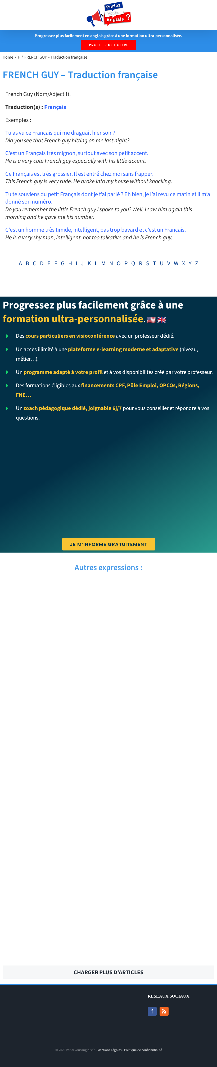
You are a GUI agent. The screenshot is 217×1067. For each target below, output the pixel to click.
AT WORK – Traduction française (163, 944)
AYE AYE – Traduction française (53, 589)
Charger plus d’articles (108, 972)
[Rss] (164, 1011)
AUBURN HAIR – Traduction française (164, 774)
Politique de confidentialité (143, 1050)
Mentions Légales (109, 1050)
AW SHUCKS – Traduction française (53, 626)
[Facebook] (152, 1011)
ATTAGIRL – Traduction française (163, 878)
